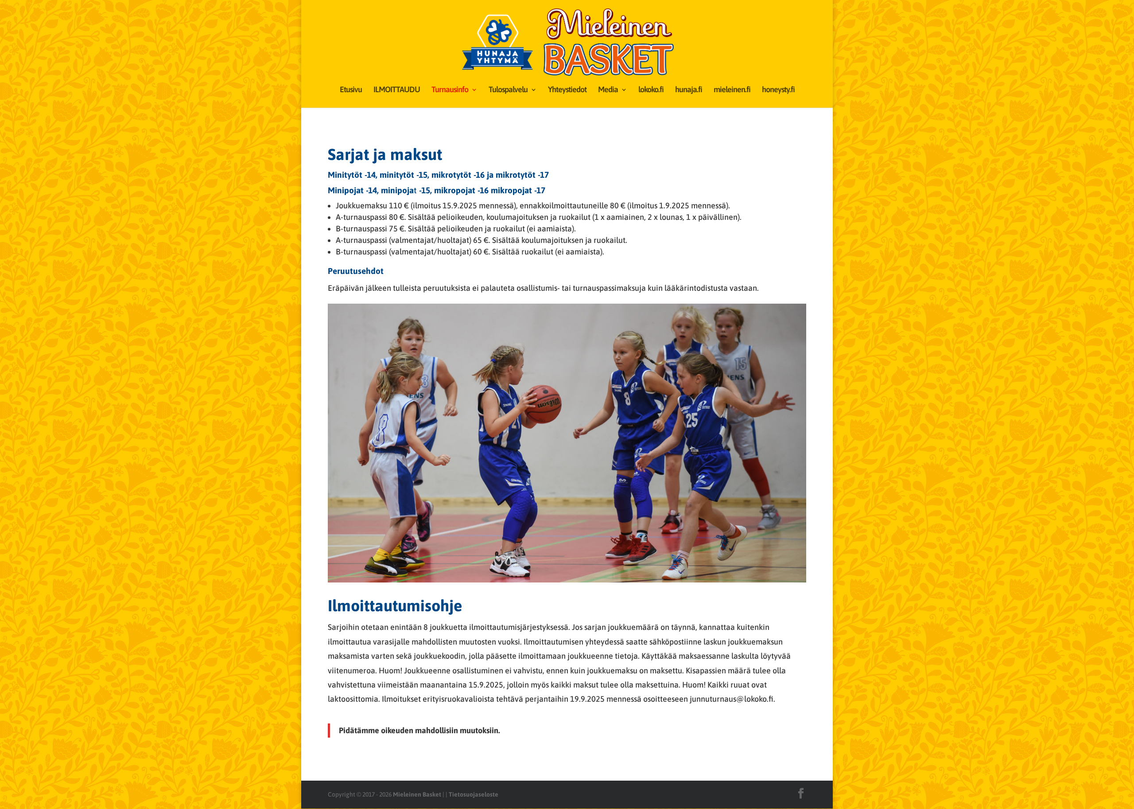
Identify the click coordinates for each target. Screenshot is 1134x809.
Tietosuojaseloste (473, 794)
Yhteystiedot (567, 90)
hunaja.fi (688, 90)
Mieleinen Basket (417, 794)
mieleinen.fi (732, 90)
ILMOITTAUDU (396, 90)
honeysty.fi (778, 90)
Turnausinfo (449, 90)
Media (608, 90)
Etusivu (351, 90)
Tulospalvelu (508, 90)
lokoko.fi (651, 90)
